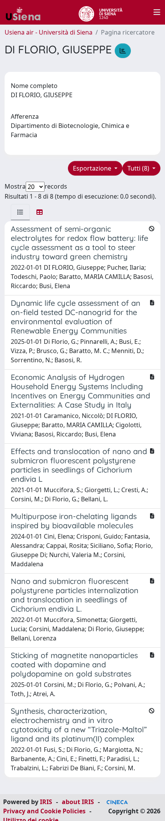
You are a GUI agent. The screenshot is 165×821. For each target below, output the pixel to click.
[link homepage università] (100, 12)
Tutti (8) (139, 168)
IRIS (46, 802)
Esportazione (93, 168)
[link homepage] (26, 12)
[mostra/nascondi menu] (156, 12)
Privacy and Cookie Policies (44, 811)
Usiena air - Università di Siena (48, 32)
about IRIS (78, 802)
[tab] (20, 212)
